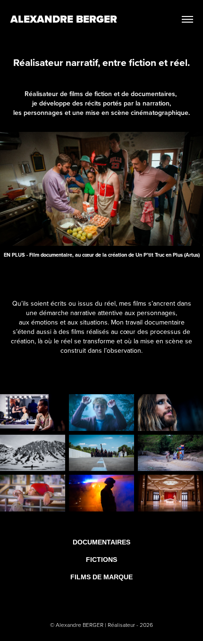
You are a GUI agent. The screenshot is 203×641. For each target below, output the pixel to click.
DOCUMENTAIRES (101, 542)
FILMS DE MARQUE (101, 577)
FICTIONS (101, 559)
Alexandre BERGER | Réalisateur (96, 625)
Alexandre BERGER (63, 19)
